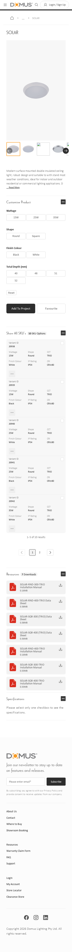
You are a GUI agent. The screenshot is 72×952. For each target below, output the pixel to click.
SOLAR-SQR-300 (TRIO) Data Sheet (36, 618)
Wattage (11, 210)
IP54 (30, 364)
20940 (12, 423)
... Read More (13, 187)
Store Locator (14, 890)
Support (10, 863)
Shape (10, 229)
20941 (12, 462)
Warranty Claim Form (18, 850)
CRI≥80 (50, 364)
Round (31, 355)
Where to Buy (14, 824)
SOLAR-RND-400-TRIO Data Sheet (35, 602)
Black (11, 403)
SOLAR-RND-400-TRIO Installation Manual (32, 650)
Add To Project (20, 308)
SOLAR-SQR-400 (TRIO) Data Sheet (36, 634)
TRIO (49, 355)
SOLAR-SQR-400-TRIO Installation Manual (32, 682)
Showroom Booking (17, 830)
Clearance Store (15, 896)
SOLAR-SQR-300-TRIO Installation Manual (32, 666)
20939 (12, 385)
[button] (54, 5)
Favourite (51, 308)
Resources (12, 844)
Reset (11, 292)
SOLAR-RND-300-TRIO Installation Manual (32, 586)
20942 (12, 501)
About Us (11, 811)
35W (11, 510)
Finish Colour (14, 248)
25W (11, 433)
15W (11, 355)
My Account (13, 884)
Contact (10, 817)
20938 (12, 346)
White (12, 364)
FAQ (8, 857)
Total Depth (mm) (16, 266)
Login (9, 877)
